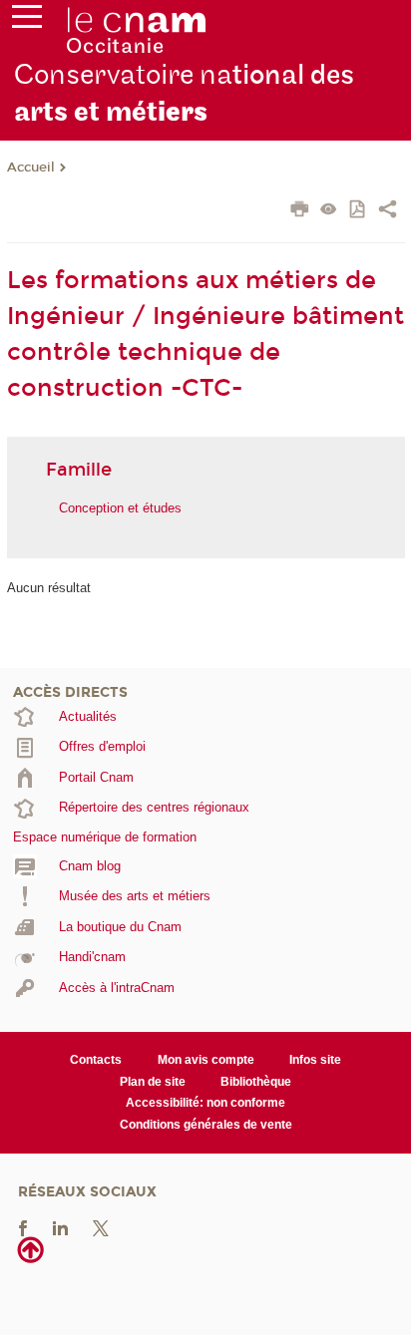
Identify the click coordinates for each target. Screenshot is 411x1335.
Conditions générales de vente (206, 1125)
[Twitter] (101, 1227)
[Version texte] (328, 210)
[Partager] (387, 211)
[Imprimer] (299, 211)
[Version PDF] (358, 210)
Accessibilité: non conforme (205, 1103)
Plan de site (153, 1082)
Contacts (96, 1060)
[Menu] (27, 21)
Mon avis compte (206, 1060)
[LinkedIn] (60, 1227)
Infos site (315, 1060)
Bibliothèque (255, 1082)
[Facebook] (23, 1227)
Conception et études (120, 508)
